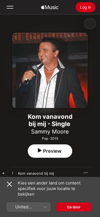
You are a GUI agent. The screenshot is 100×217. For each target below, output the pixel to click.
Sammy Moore (50, 131)
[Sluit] (9, 184)
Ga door (74, 207)
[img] (49, 7)
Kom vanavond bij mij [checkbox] (36, 173)
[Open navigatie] (10, 7)
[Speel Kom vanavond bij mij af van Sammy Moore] (12, 173)
